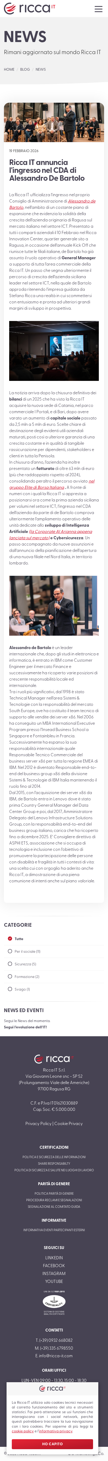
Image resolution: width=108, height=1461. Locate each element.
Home (9, 70)
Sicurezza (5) (25, 964)
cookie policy (23, 1431)
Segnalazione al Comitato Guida (54, 1207)
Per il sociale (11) (27, 952)
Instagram (54, 1274)
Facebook (54, 1266)
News (41, 70)
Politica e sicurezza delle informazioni (54, 1157)
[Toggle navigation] (98, 8)
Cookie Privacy (68, 1124)
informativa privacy (55, 1431)
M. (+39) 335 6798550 (54, 1348)
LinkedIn (54, 1258)
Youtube (54, 1282)
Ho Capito (52, 1444)
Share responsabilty (54, 1163)
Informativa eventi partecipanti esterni (54, 1230)
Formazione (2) (27, 977)
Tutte (19, 939)
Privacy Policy (38, 1124)
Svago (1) (22, 990)
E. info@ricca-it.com (54, 1356)
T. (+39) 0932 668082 (54, 1341)
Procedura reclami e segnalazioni (54, 1200)
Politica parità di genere (54, 1193)
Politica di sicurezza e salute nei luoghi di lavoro (54, 1170)
